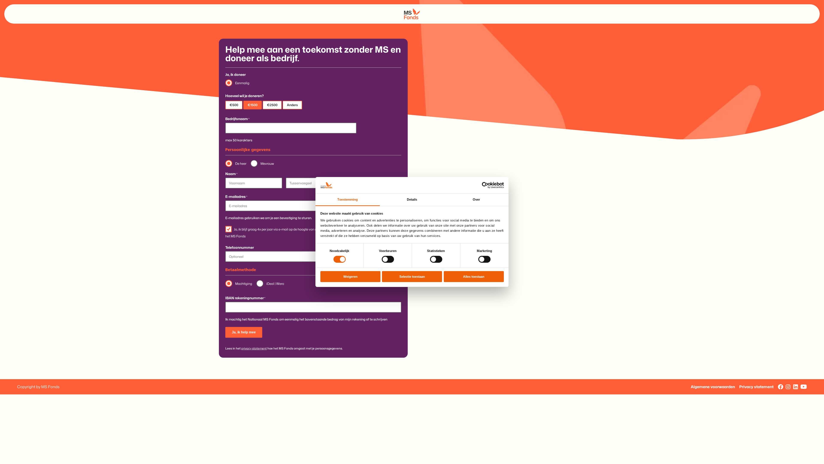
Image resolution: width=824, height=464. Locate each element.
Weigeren (350, 276)
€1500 (253, 105)
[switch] (388, 259)
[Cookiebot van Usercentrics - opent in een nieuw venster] (485, 185)
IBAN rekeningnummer (245, 298)
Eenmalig (242, 83)
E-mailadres (236, 197)
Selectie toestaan (412, 276)
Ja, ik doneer (235, 74)
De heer (240, 163)
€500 (234, 105)
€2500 (272, 105)
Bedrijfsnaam (237, 119)
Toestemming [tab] (347, 199)
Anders (292, 105)
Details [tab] (412, 199)
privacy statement (254, 348)
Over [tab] (476, 199)
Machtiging (243, 283)
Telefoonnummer (239, 247)
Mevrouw (267, 163)
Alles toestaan (473, 276)
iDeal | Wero (275, 283)
